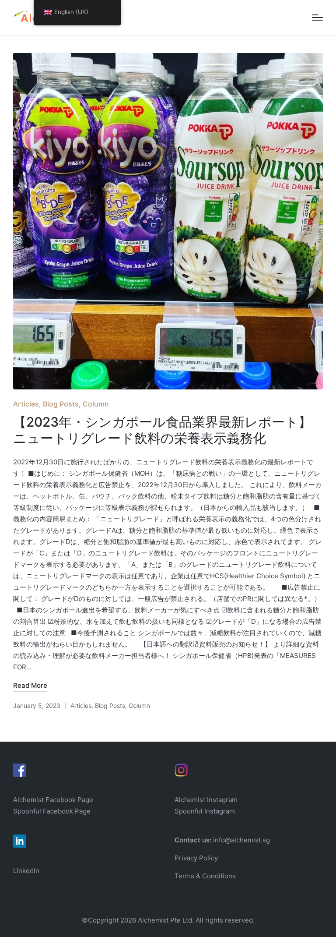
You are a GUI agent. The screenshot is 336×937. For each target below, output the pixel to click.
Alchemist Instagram (206, 800)
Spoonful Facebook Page (52, 811)
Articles (26, 404)
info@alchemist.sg (241, 840)
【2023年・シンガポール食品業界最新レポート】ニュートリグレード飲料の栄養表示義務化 (162, 430)
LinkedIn (26, 870)
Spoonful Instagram (205, 811)
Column (96, 404)
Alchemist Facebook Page (54, 800)
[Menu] (317, 17)
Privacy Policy (196, 858)
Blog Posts (61, 404)
